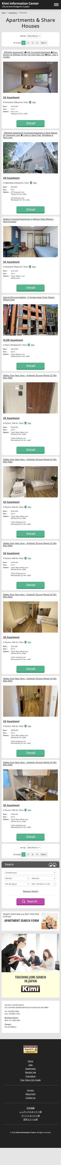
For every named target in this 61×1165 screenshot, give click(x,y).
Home (4, 13)
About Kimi (30, 1094)
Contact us (31, 1098)
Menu (56, 4)
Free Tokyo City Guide (30, 1080)
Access (30, 1090)
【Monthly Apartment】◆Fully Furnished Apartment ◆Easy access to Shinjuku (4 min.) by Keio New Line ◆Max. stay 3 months (30, 54)
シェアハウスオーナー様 (30, 1112)
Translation (30, 1076)
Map (34, 102)
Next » (43, 43)
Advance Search (30, 891)
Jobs (30, 1065)
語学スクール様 (30, 1119)
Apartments (13, 13)
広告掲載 (30, 1108)
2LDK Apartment (13, 340)
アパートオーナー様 (30, 1116)
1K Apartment (11, 97)
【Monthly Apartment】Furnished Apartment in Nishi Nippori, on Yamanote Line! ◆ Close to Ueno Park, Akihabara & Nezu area (30, 135)
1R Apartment (11, 178)
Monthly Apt (30, 1072)
